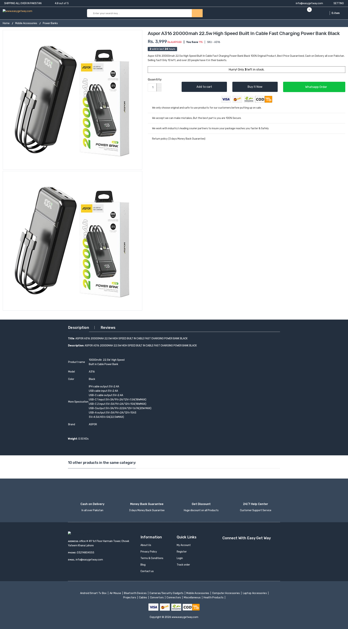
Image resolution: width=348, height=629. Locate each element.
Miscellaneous (192, 597)
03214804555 (85, 552)
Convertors (157, 597)
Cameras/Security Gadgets (167, 593)
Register (182, 551)
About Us (145, 545)
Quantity (155, 79)
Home (6, 23)
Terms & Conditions (151, 558)
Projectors (130, 597)
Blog (143, 564)
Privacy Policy (148, 551)
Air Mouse (115, 593)
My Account (184, 545)
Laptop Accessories (255, 593)
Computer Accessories (226, 593)
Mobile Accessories (26, 23)
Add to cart (204, 86)
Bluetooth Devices (135, 593)
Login (180, 558)
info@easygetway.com (309, 3)
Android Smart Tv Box (93, 593)
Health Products (214, 597)
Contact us (147, 571)
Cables (143, 597)
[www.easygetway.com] (17, 11)
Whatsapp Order (315, 87)
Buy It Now (255, 86)
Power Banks (50, 23)
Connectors (174, 597)
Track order (183, 564)
